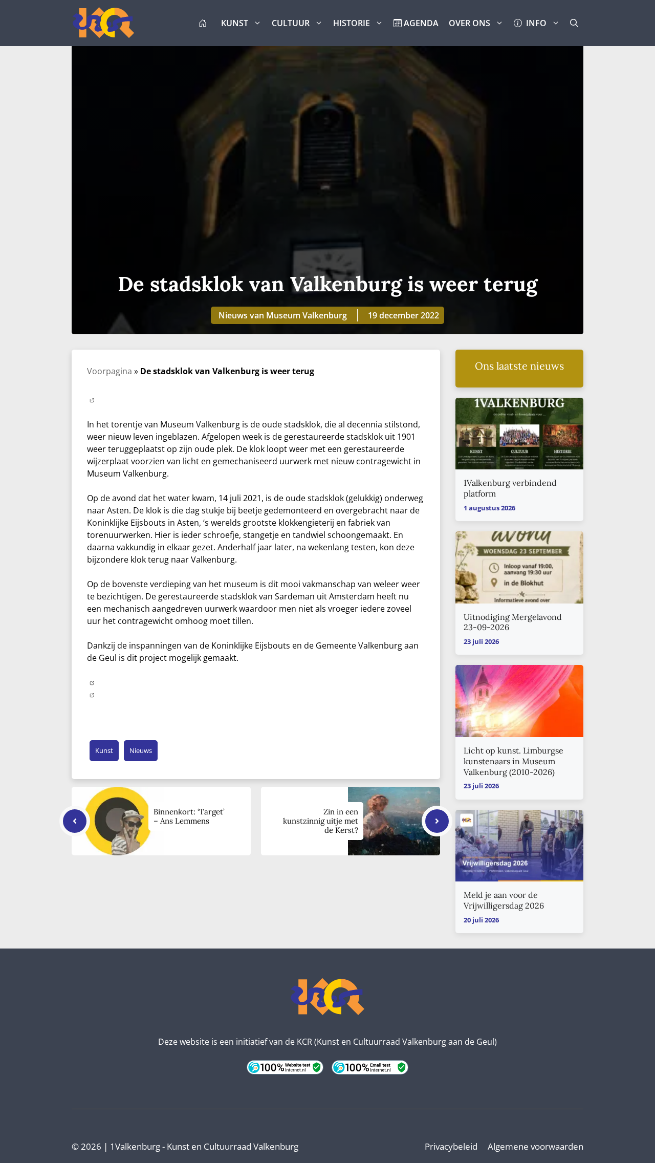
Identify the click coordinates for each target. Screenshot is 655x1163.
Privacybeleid (451, 1146)
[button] (574, 23)
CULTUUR (291, 23)
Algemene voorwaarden (535, 1146)
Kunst (104, 750)
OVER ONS (469, 23)
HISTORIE (351, 23)
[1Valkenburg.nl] (103, 23)
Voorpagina (109, 371)
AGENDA (420, 23)
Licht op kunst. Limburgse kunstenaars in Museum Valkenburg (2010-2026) (513, 761)
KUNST (234, 23)
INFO (534, 23)
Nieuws (140, 750)
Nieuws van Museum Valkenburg (283, 315)
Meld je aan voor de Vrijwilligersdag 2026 (504, 900)
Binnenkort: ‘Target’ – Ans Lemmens (189, 816)
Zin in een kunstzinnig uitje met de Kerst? (320, 821)
